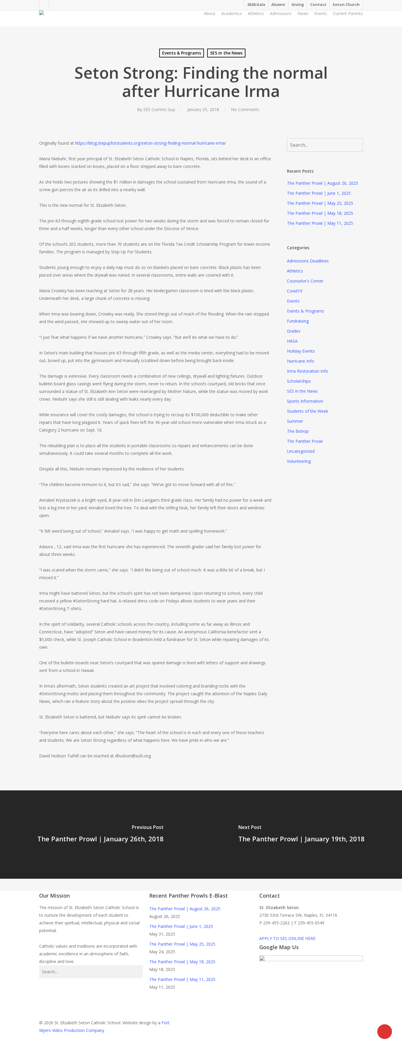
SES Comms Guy (159, 109)
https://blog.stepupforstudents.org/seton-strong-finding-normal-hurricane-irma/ (150, 143)
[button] (201, 1045)
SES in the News (226, 53)
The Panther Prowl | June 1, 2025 (319, 193)
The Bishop (298, 431)
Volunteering (299, 461)
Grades (293, 331)
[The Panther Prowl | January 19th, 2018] (301, 834)
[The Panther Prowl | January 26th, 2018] (100, 834)
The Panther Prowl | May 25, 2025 (320, 203)
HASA (292, 341)
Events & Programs (181, 53)
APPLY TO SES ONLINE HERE (287, 938)
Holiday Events (301, 351)
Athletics (295, 271)
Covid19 (294, 291)
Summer (295, 421)
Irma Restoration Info (307, 371)
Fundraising (298, 321)
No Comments (245, 109)
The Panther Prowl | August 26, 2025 (322, 183)
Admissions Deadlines (308, 261)
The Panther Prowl (305, 441)
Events (293, 301)
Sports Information (305, 401)
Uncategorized (301, 451)
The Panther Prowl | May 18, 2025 (320, 213)
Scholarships (299, 381)
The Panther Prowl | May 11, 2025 (320, 223)
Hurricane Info (300, 361)
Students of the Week (307, 411)
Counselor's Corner (305, 281)
